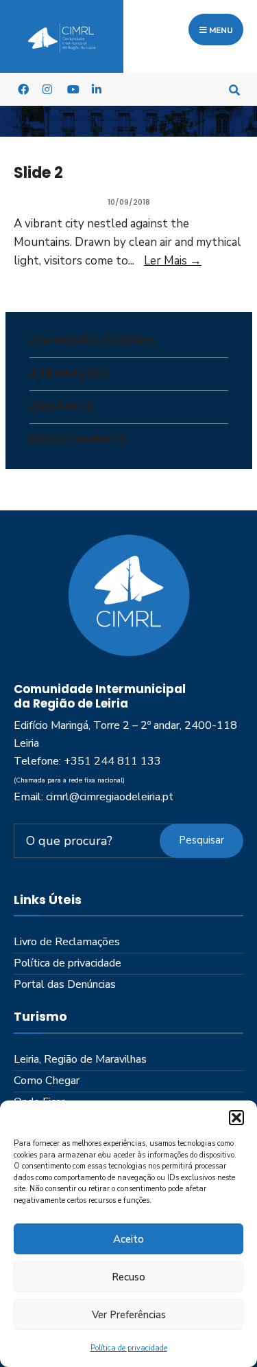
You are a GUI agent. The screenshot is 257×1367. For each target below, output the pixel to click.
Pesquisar (201, 840)
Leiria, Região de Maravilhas (80, 1059)
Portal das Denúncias (65, 984)
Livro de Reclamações (67, 941)
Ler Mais (172, 261)
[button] (236, 1118)
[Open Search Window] (234, 89)
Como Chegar (46, 1080)
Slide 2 (38, 172)
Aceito (128, 1239)
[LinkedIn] (96, 89)
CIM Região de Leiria (92, 340)
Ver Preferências (129, 1315)
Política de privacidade (128, 1348)
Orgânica (62, 406)
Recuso (128, 1277)
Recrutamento (78, 439)
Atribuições (69, 373)
